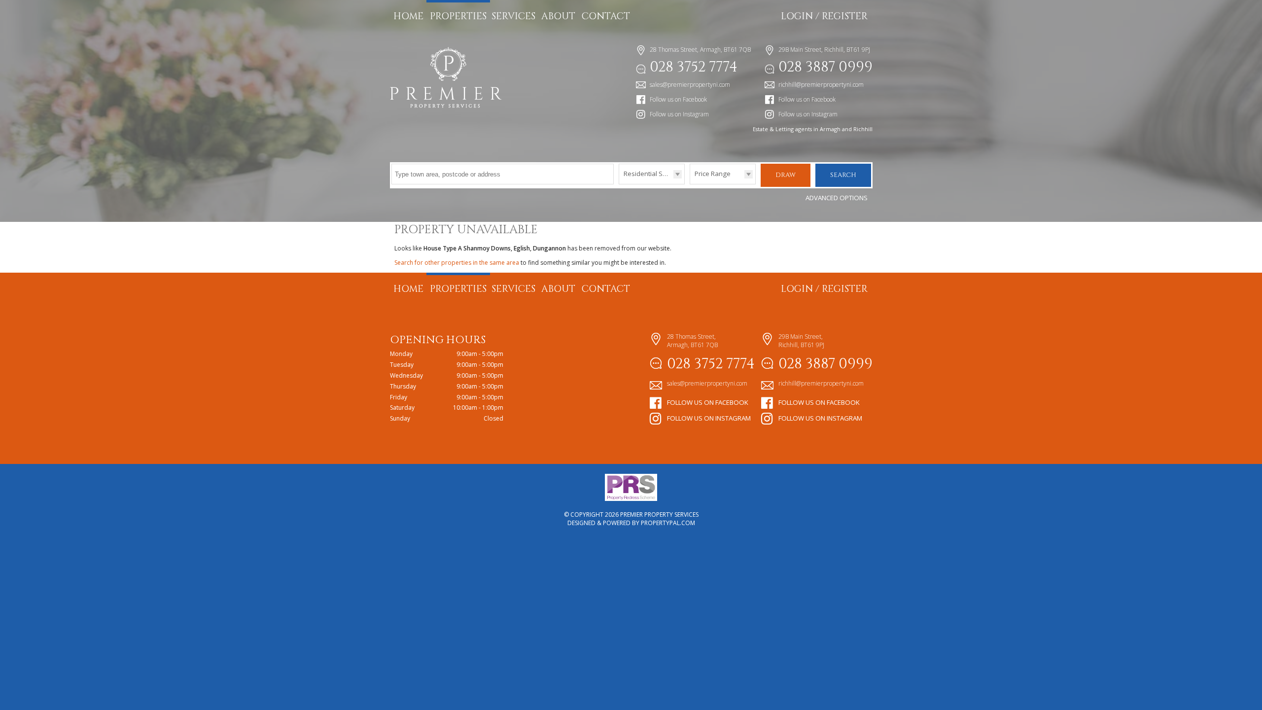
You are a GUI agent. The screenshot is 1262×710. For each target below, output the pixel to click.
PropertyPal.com (668, 523)
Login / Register (824, 16)
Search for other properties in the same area (456, 262)
